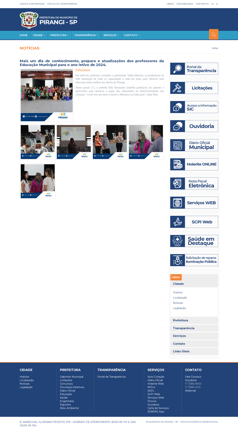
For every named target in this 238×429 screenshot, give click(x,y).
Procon (152, 401)
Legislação (179, 308)
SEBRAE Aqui (156, 411)
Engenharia (67, 401)
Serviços (109, 35)
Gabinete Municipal (71, 376)
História (177, 292)
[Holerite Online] (194, 164)
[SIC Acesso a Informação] (194, 107)
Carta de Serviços (158, 408)
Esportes (65, 404)
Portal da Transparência (62, 4)
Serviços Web (156, 397)
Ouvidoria (153, 404)
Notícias (178, 302)
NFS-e (151, 387)
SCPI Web (154, 394)
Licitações (66, 380)
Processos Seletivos (72, 387)
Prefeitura (58, 35)
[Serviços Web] (194, 203)
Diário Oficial (67, 390)
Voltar (215, 48)
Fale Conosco (193, 376)
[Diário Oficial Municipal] (194, 145)
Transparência (85, 35)
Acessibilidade (184, 4)
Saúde (64, 397)
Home (24, 35)
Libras (170, 4)
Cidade (38, 35)
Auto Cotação (156, 376)
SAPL (151, 390)
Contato (130, 35)
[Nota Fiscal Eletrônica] (194, 183)
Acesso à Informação (32, 4)
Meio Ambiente (69, 408)
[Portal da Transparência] (194, 69)
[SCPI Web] (194, 222)
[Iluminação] (194, 241)
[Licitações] (194, 88)
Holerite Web (156, 383)
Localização (180, 297)
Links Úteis (181, 351)
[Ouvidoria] (194, 126)
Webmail (190, 390)
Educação (66, 394)
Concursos (66, 383)
